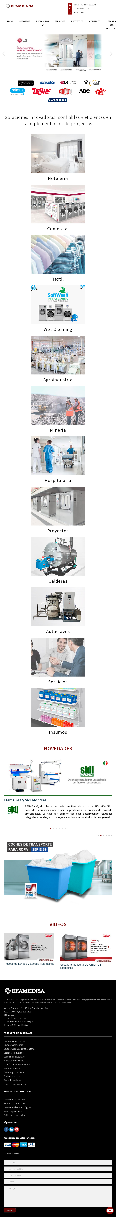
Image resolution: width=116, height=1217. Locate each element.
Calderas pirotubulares (14, 1072)
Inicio (10, 21)
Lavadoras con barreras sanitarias (19, 1049)
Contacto (94, 21)
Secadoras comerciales (14, 1103)
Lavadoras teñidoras (13, 1045)
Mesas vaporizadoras (13, 1068)
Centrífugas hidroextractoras (17, 1064)
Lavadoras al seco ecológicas (17, 1107)
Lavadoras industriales (14, 1041)
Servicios (60, 21)
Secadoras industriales (14, 1053)
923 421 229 (9, 1014)
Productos (42, 21)
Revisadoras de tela (12, 1080)
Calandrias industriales (14, 1057)
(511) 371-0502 (24, 1011)
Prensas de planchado (14, 1060)
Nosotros (24, 21)
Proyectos (77, 21)
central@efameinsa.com (15, 1018)
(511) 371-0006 (10, 1011)
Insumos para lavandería (15, 1084)
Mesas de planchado (13, 1111)
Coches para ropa (12, 1076)
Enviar (10, 1210)
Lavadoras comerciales (14, 1099)
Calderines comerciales (14, 1115)
